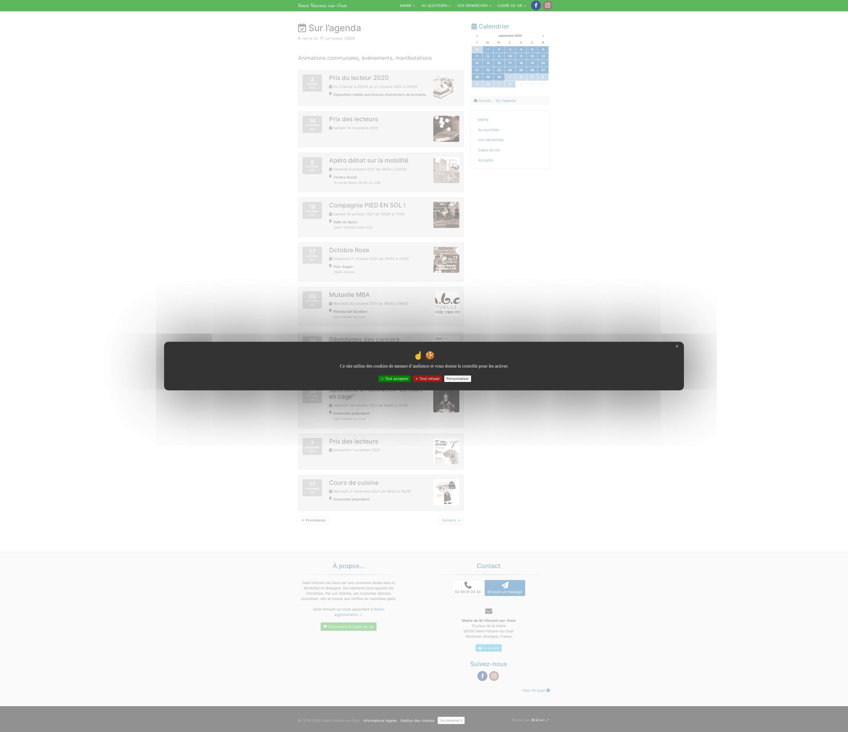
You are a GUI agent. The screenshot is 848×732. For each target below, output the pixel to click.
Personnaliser (458, 378)
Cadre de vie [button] (510, 5)
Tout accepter (396, 378)
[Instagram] (547, 5)
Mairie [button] (406, 5)
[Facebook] (536, 5)
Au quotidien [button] (435, 5)
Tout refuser (429, 378)
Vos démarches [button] (473, 5)
